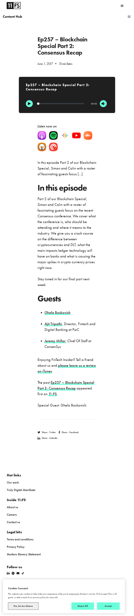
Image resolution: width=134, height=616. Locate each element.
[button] (122, 5)
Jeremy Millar (54, 340)
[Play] (29, 103)
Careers (12, 515)
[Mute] (103, 103)
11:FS (52, 393)
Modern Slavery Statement (24, 554)
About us (12, 507)
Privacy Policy (16, 547)
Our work (13, 482)
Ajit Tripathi (53, 323)
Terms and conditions (20, 539)
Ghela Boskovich (57, 312)
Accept (108, 606)
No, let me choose (23, 606)
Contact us (13, 522)
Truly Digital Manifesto (21, 490)
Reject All (83, 606)
